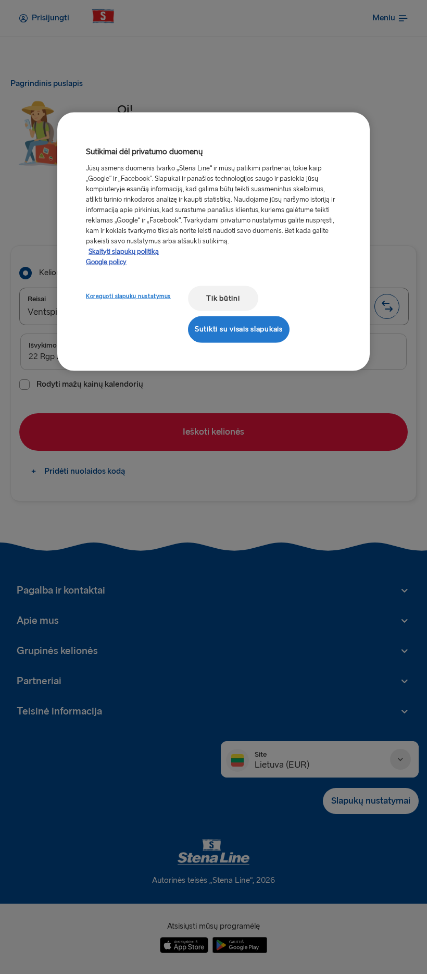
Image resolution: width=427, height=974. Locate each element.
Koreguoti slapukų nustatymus (128, 295)
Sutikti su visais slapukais (239, 329)
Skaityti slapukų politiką (124, 251)
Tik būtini (223, 297)
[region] (213, 242)
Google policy (106, 261)
